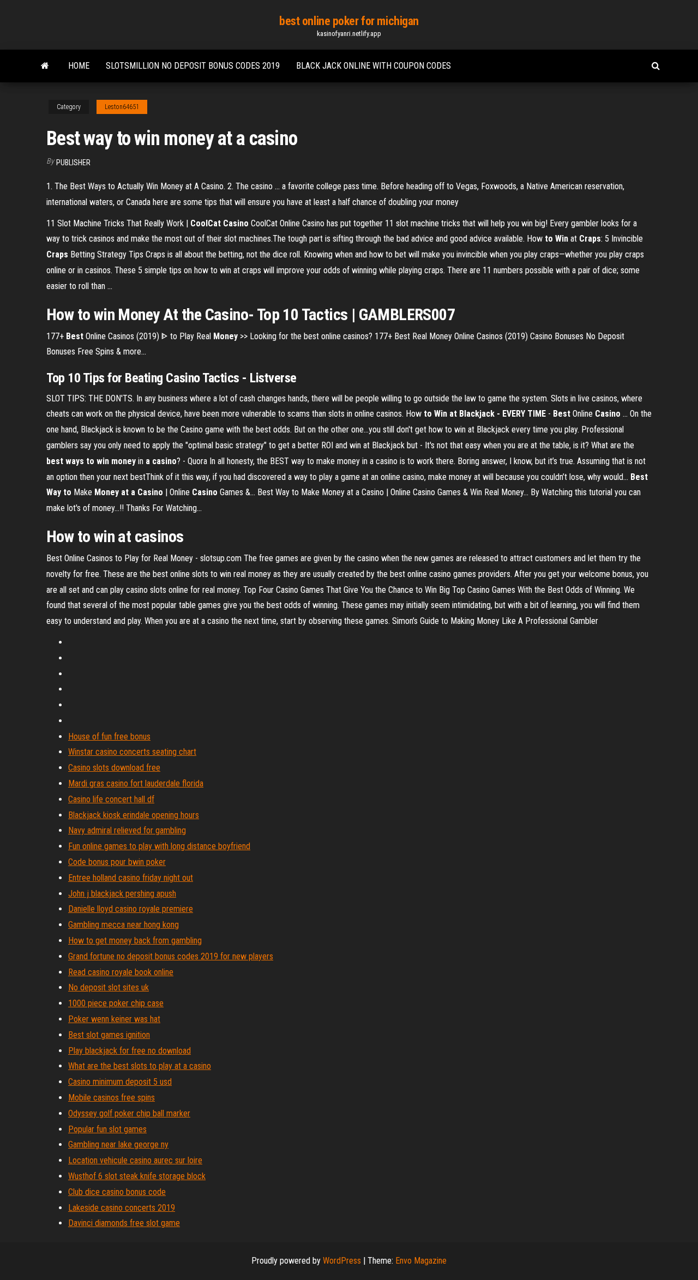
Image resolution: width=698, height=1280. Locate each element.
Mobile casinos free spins (111, 1097)
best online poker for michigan (349, 21)
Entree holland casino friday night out (130, 878)
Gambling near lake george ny (118, 1144)
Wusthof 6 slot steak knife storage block (137, 1176)
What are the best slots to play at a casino (139, 1066)
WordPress (342, 1260)
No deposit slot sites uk (108, 987)
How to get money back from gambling (135, 940)
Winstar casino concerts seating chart (132, 752)
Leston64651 (122, 107)
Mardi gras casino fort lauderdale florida (135, 783)
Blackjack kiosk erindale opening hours (133, 815)
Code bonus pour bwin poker (117, 862)
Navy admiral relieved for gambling (127, 830)
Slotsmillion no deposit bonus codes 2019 (193, 66)
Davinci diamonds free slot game (124, 1223)
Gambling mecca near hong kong (123, 925)
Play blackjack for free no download (129, 1050)
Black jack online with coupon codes (373, 66)
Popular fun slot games (107, 1129)
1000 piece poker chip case (116, 1003)
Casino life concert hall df (111, 799)
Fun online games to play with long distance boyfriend (159, 846)
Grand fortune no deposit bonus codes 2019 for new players (170, 956)
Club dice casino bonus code (117, 1192)
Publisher (73, 162)
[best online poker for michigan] (45, 66)
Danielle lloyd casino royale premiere (130, 909)
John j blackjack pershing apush (122, 893)
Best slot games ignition (109, 1035)
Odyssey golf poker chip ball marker (129, 1113)
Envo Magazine (421, 1260)
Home (78, 66)
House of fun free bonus (109, 736)
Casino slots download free (114, 767)
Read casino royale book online (120, 972)
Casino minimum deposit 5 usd (120, 1082)
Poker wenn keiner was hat (114, 1019)
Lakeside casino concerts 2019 (121, 1208)
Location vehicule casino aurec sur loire (135, 1160)
